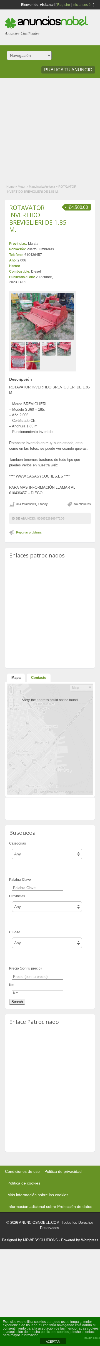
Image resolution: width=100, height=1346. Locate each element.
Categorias (17, 843)
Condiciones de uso (22, 1171)
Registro (63, 5)
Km (11, 985)
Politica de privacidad (63, 1171)
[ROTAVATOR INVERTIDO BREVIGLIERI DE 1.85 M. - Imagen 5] (18, 362)
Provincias (17, 896)
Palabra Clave (20, 880)
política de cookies (55, 1332)
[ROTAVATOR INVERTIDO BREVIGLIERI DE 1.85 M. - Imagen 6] (34, 362)
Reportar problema (28, 532)
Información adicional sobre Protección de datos (50, 1206)
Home (10, 186)
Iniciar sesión (82, 5)
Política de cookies (24, 1183)
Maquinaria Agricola (42, 186)
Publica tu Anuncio (68, 69)
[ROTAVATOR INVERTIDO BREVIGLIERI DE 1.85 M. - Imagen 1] (18, 348)
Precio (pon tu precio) (25, 968)
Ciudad (14, 932)
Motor (22, 186)
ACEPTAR (53, 1341)
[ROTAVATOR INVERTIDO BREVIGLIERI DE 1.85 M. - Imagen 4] (64, 348)
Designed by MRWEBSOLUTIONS (30, 1240)
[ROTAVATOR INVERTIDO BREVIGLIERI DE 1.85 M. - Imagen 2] (34, 348)
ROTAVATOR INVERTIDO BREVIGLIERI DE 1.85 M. (38, 218)
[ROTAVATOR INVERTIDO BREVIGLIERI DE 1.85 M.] (42, 316)
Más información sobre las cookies (38, 1195)
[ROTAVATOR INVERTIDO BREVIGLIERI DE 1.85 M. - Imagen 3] (49, 348)
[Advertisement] (50, 128)
